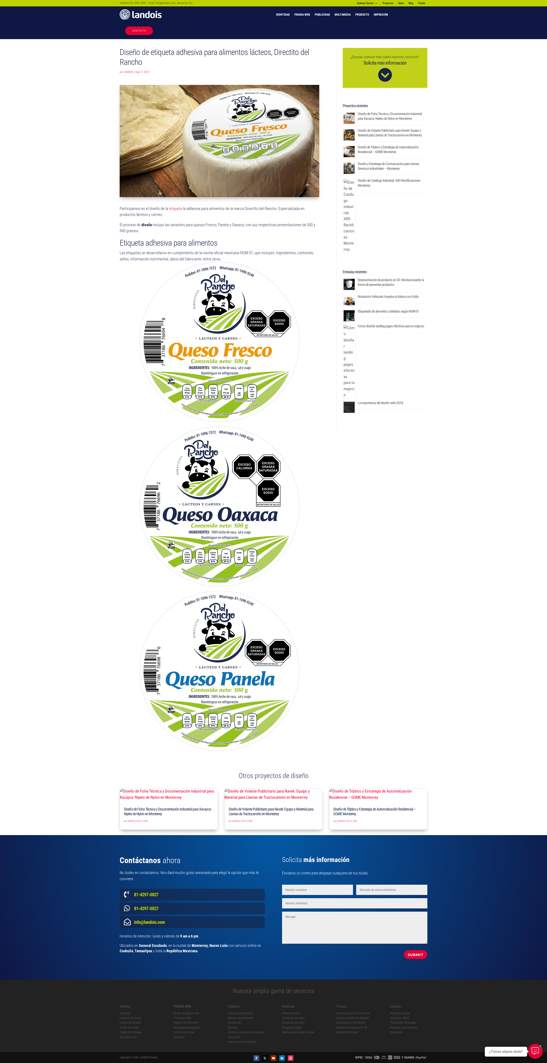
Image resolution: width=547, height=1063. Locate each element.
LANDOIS (129, 72)
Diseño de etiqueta (358, 1018)
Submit (415, 954)
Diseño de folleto (129, 1027)
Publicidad (322, 14)
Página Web (302, 14)
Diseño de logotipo (130, 1022)
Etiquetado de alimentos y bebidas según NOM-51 (388, 311)
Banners (232, 1027)
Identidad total (128, 1037)
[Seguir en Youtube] (273, 1058)
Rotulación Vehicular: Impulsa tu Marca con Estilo (388, 296)
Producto (362, 14)
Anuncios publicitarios (241, 1013)
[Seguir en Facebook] (256, 1058)
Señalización (343, 1022)
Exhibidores (358, 1022)
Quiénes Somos (365, 3)
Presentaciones (291, 1013)
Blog (411, 3)
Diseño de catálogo (131, 1032)
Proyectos (387, 3)
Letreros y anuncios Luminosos (246, 1032)
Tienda (421, 3)
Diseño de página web (186, 1013)
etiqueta (175, 208)
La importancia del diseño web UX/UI (380, 403)
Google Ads (234, 1022)
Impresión (381, 14)
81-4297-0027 (138, 3)
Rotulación (234, 1037)
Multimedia (343, 14)
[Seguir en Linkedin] (282, 1058)
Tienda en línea (182, 1018)
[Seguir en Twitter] (265, 1058)
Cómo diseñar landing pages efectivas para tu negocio (391, 326)
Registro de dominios (186, 1022)
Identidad (283, 14)
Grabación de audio (293, 1018)
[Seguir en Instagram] (290, 1058)
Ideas (401, 3)
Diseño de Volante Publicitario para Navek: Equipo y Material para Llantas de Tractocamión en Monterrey (271, 811)
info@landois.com (165, 3)
